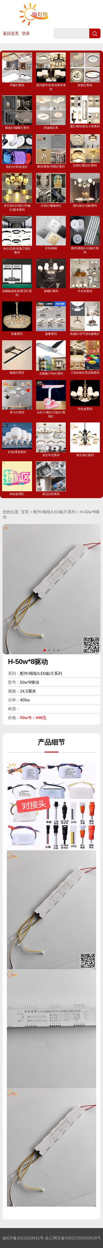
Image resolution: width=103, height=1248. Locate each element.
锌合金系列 (85, 408)
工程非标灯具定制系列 (85, 372)
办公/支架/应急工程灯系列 (17, 250)
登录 (26, 33)
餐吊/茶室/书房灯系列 (51, 166)
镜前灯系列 (17, 372)
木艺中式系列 (51, 455)
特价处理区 (17, 493)
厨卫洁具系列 (51, 493)
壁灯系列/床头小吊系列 (85, 126)
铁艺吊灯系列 (85, 455)
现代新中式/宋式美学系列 (51, 87)
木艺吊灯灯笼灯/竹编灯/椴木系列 (17, 207)
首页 (25, 512)
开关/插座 (51, 248)
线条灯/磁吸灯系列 (17, 127)
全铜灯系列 (51, 291)
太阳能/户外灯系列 (51, 373)
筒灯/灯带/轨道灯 (17, 166)
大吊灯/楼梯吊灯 (51, 205)
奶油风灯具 (51, 127)
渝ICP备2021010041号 (23, 1238)
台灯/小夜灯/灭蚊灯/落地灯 (51, 414)
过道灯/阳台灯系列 (85, 165)
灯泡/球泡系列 (17, 451)
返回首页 (11, 33)
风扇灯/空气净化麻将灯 (85, 333)
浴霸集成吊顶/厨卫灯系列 (17, 293)
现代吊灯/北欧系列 (85, 205)
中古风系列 (85, 291)
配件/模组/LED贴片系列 (85, 250)
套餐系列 (51, 333)
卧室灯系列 (85, 85)
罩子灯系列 (17, 412)
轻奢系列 (17, 333)
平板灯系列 (17, 85)
